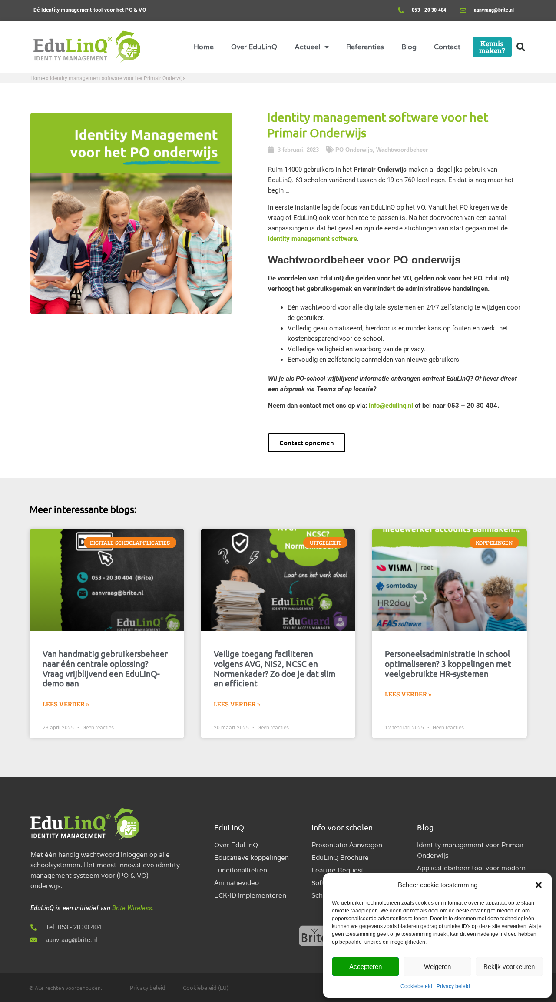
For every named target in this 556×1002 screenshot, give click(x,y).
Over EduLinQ (254, 47)
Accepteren (365, 966)
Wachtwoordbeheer (402, 149)
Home (204, 47)
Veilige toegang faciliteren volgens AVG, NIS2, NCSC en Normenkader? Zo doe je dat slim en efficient (274, 668)
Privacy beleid (453, 986)
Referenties (365, 47)
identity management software (312, 239)
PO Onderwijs (354, 149)
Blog (409, 47)
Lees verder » (66, 704)
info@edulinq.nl (391, 405)
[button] (538, 885)
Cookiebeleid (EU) (205, 987)
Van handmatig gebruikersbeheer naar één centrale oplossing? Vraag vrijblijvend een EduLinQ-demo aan (105, 668)
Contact (447, 47)
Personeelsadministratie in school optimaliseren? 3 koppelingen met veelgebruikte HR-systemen (448, 663)
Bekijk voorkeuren (509, 966)
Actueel (307, 47)
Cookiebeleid (416, 986)
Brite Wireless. (133, 908)
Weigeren (437, 966)
